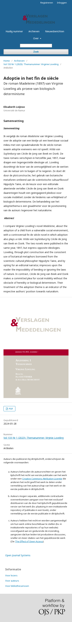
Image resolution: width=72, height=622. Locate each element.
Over (36, 38)
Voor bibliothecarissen (17, 585)
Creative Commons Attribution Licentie (42, 478)
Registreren (46, 2)
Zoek (36, 51)
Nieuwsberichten (54, 31)
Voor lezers (11, 575)
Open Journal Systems (17, 555)
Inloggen (62, 2)
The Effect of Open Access (29, 541)
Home (6, 60)
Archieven (33, 31)
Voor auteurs (12, 580)
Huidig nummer (14, 31)
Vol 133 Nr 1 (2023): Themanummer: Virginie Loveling (31, 64)
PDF (10, 408)
